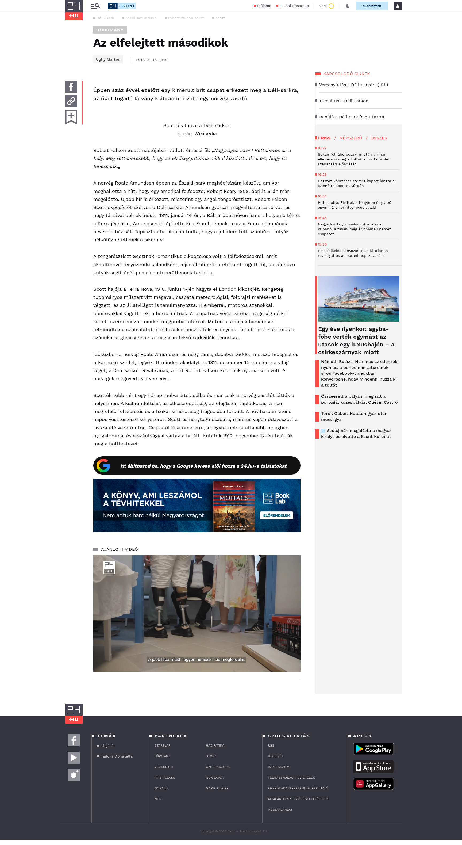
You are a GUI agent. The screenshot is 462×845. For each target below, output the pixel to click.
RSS (271, 745)
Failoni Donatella (294, 6)
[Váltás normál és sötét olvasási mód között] (348, 6)
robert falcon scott (186, 18)
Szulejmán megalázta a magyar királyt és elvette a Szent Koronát (356, 433)
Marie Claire (217, 788)
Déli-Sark (105, 18)
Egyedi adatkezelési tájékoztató (298, 788)
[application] (197, 613)
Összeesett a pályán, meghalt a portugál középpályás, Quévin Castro (359, 399)
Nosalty (162, 788)
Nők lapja (215, 777)
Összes (379, 137)
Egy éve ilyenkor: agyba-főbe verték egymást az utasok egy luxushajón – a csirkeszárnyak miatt (356, 340)
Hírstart (162, 756)
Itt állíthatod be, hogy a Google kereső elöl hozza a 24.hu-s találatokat (203, 466)
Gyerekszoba (218, 767)
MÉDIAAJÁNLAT (280, 810)
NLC (158, 799)
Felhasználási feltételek (291, 777)
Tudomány (110, 29)
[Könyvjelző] (71, 117)
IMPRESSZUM (278, 767)
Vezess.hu (164, 767)
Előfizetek (372, 6)
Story (211, 756)
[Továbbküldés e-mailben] (71, 101)
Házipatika (215, 745)
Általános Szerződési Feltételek (298, 799)
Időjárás (264, 6)
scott (220, 18)
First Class (165, 777)
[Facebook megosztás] (71, 87)
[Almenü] (95, 6)
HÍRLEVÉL (276, 756)
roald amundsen (141, 18)
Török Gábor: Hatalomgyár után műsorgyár (354, 416)
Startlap (162, 745)
